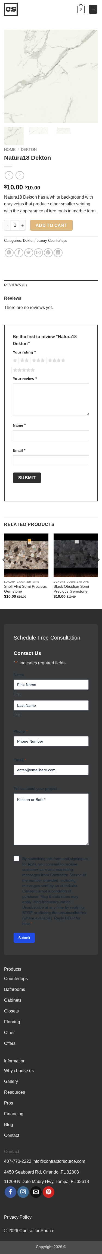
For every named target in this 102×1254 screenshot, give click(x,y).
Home (10, 150)
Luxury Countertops (51, 241)
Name (19, 425)
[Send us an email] (36, 1192)
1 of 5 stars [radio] (14, 360)
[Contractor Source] (12, 9)
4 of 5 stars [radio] (55, 360)
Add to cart (51, 225)
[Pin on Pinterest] (48, 252)
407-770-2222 (17, 1161)
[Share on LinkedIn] (58, 252)
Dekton (29, 150)
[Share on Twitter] (28, 252)
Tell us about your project (35, 788)
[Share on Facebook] (18, 252)
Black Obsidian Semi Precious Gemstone (71, 588)
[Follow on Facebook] (10, 1192)
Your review (25, 378)
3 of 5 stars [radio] (37, 360)
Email (19, 450)
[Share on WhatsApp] (9, 252)
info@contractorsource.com (58, 1161)
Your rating (24, 352)
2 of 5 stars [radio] (23, 360)
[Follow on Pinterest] (48, 1192)
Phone (21, 731)
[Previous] (13, 76)
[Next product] (9, 175)
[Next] (89, 76)
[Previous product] (20, 175)
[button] (93, 9)
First (17, 694)
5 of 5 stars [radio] (23, 370)
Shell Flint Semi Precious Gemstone (25, 588)
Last (17, 715)
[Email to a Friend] (38, 252)
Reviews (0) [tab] (15, 285)
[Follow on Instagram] (23, 1192)
